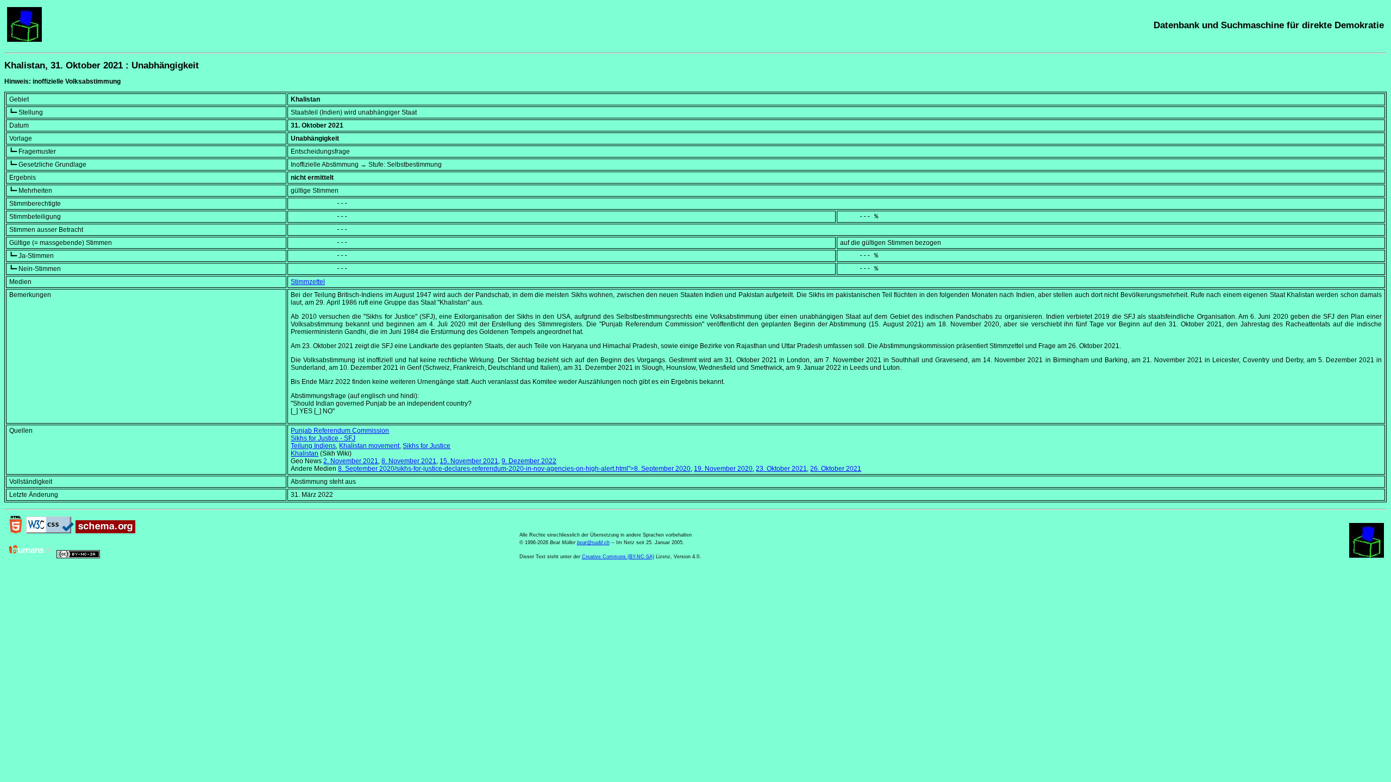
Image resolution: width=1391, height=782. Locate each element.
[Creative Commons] (78, 556)
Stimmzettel (308, 282)
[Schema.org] (105, 531)
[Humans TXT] (31, 556)
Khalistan (304, 453)
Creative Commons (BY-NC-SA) (618, 556)
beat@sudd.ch (593, 542)
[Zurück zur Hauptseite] (24, 39)
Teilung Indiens (313, 446)
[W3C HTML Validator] (15, 531)
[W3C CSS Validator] (50, 531)
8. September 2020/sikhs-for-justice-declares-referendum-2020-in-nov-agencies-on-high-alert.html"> (514, 468)
